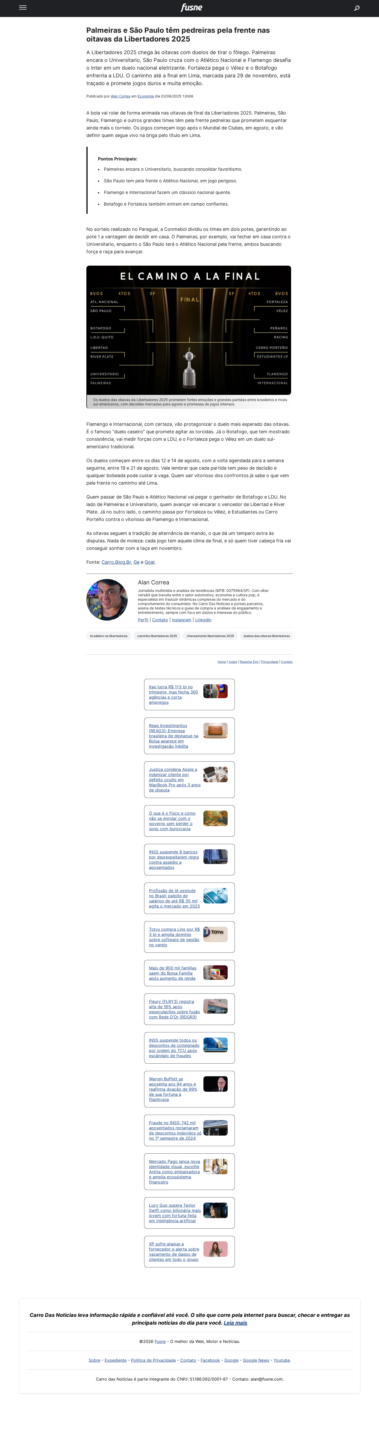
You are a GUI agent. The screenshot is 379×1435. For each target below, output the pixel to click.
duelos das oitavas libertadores (267, 636)
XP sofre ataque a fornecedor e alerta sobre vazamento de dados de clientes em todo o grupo (174, 1251)
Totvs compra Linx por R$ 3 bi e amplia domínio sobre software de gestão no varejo (174, 937)
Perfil (143, 619)
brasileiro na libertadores (108, 636)
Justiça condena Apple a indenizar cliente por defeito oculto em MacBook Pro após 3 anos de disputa (175, 780)
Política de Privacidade (153, 1360)
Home (222, 662)
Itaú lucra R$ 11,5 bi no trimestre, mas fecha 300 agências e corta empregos (173, 694)
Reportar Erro (249, 662)
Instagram (181, 619)
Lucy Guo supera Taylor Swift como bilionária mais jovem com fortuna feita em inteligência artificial (175, 1213)
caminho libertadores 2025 (157, 636)
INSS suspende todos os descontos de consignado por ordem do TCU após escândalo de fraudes (174, 1048)
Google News (256, 1360)
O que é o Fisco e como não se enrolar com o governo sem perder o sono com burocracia (172, 821)
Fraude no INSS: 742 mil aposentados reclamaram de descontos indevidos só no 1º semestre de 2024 (175, 1130)
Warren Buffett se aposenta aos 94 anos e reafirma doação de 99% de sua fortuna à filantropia (173, 1089)
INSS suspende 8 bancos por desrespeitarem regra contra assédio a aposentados (174, 859)
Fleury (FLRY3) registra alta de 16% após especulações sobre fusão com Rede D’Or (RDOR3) (174, 1009)
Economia (146, 96)
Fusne (160, 1341)
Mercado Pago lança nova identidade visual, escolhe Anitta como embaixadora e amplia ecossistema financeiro (174, 1172)
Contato (160, 619)
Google (231, 1360)
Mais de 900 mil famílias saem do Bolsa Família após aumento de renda (172, 973)
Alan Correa (120, 96)
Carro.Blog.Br (116, 562)
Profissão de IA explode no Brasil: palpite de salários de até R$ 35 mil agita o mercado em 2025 (174, 898)
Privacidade (269, 662)
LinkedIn (203, 619)
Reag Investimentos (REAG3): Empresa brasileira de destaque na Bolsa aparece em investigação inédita (173, 736)
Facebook (210, 1360)
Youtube (282, 1360)
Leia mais (235, 1323)
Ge (136, 562)
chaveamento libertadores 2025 (210, 636)
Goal (149, 562)
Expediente (116, 1360)
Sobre (233, 662)
